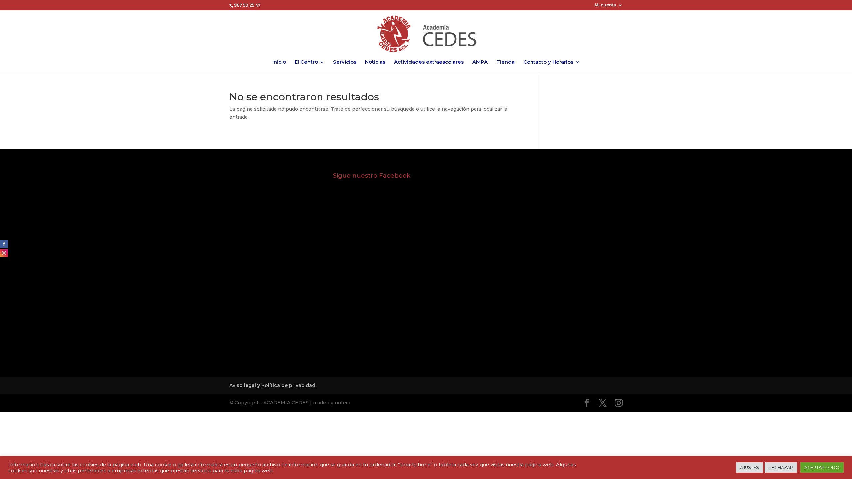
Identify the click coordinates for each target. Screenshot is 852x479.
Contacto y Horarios (548, 62)
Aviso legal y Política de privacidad (272, 385)
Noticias (375, 62)
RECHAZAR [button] (781, 467)
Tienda (505, 62)
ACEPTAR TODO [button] (822, 467)
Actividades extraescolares (429, 62)
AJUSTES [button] (749, 467)
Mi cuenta (605, 5)
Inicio (279, 62)
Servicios (344, 62)
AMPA (480, 62)
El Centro (306, 62)
